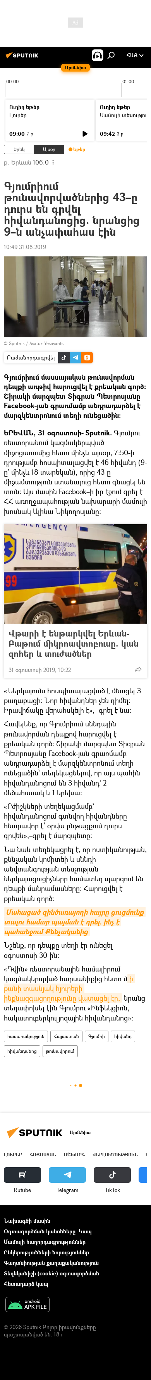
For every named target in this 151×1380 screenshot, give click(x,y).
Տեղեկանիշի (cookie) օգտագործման (51, 1273)
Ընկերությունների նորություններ (46, 1252)
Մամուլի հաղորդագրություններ (45, 1241)
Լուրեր (18, 115)
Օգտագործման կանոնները (40, 1231)
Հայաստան (66, 1036)
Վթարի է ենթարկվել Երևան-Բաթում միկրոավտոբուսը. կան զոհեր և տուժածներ (74, 643)
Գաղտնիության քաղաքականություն (51, 1262)
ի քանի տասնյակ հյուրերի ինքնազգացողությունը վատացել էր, (69, 988)
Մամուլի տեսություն (125, 115)
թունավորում (60, 1051)
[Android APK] (27, 1305)
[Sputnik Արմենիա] (23, 58)
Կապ (85, 1231)
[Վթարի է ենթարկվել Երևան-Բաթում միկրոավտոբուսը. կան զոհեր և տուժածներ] (75, 574)
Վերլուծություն (115, 1154)
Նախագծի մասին (27, 1220)
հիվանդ (123, 1036)
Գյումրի (96, 1036)
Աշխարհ (74, 1154)
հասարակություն (26, 1036)
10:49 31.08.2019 (25, 247)
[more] (138, 669)
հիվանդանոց (22, 1051)
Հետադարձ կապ (26, 1283)
